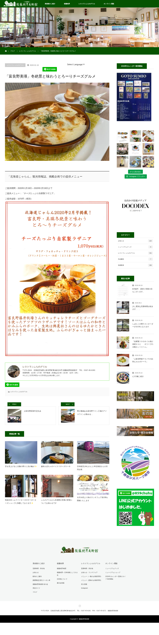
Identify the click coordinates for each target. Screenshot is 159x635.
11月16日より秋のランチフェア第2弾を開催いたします (92, 498)
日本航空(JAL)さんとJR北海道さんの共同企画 (92, 467)
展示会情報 (60, 583)
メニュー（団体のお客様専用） (91, 580)
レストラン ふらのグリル (15, 65)
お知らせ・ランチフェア (89, 572)
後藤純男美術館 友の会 (40, 584)
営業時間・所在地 (39, 568)
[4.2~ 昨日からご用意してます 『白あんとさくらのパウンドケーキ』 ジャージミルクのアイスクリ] (135, 162)
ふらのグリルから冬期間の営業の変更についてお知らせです (56, 501)
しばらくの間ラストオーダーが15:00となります (142, 325)
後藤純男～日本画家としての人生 (67, 574)
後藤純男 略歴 (61, 568)
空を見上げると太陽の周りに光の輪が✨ (21, 466)
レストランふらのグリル (87, 4)
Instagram (84, 588)
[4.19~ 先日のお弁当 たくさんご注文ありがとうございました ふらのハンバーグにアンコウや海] (148, 136)
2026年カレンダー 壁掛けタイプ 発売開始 (115, 578)
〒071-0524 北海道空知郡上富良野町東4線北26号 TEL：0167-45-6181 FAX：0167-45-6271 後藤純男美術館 (79, 610)
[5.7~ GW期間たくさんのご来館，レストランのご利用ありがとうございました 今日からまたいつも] (122, 136)
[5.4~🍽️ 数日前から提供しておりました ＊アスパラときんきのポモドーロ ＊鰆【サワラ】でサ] (135, 136)
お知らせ (135, 241)
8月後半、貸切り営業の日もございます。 (142, 290)
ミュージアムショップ (112, 572)
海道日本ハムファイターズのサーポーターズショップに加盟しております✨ (20, 501)
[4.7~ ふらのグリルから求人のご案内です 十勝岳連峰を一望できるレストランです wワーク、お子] (148, 149)
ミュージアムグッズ (134, 247)
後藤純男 (67, 4)
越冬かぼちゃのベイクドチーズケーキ (56, 466)
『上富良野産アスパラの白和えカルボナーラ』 (142, 360)
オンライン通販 (109, 4)
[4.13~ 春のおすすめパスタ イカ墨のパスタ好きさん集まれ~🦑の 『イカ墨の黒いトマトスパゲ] (135, 149)
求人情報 (84, 584)
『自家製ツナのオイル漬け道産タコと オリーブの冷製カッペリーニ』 (142, 344)
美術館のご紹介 (50, 4)
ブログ (35, 592)
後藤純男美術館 (84, 619)
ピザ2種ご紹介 (138, 376)
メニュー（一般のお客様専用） (91, 576)
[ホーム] (6, 48)
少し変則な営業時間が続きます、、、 (142, 307)
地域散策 (135, 265)
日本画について (62, 579)
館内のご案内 (37, 576)
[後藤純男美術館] (79, 551)
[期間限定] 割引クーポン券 (41, 580)
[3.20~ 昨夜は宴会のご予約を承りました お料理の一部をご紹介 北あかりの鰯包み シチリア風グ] (148, 162)
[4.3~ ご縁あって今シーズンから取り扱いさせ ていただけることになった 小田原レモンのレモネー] (122, 162)
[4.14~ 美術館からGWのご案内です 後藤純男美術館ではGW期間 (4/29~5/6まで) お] (122, 149)
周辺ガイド (36, 588)
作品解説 (134, 259)
